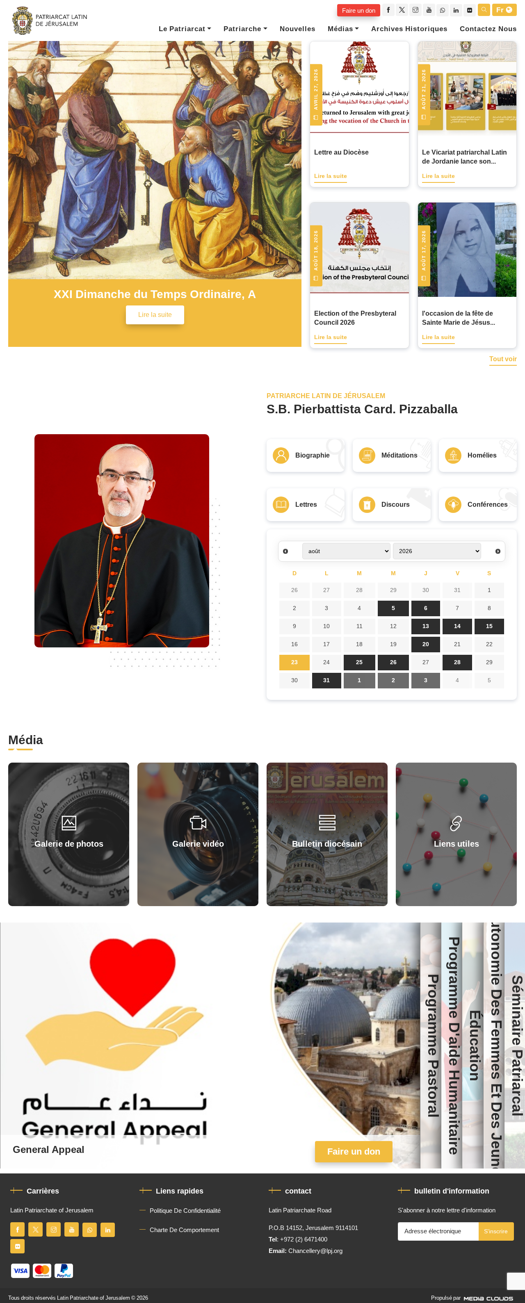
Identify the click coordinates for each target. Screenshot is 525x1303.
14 (457, 626)
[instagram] (415, 10)
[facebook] (388, 10)
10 (326, 626)
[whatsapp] (442, 10)
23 (294, 662)
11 (359, 626)
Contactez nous (488, 29)
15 (489, 626)
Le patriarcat (182, 29)
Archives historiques (409, 29)
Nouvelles (297, 29)
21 (457, 644)
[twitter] (402, 10)
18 (359, 644)
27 (326, 590)
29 (393, 590)
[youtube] (429, 10)
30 (425, 590)
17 (326, 644)
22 (489, 644)
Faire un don (358, 10)
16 (294, 644)
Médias (340, 29)
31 (457, 590)
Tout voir (503, 359)
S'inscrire (496, 1231)
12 (393, 626)
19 (393, 644)
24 (326, 662)
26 (294, 590)
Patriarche (242, 29)
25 (359, 662)
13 (425, 626)
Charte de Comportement (184, 1230)
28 (359, 590)
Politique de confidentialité (185, 1210)
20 (425, 644)
